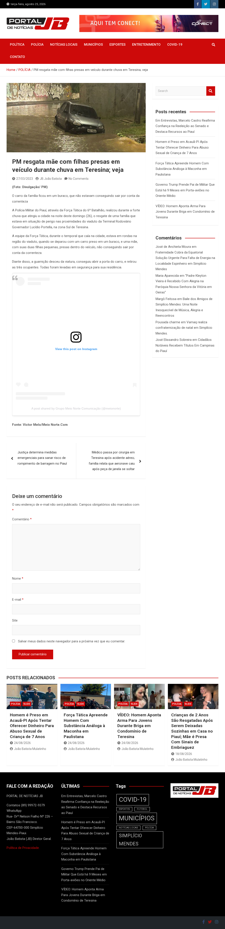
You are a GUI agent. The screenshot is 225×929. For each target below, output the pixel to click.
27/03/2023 (24, 178)
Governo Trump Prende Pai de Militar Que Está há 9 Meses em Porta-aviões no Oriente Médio (185, 190)
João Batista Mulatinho (30, 749)
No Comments (79, 178)
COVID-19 (174, 45)
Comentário (22, 519)
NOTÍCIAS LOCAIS (63, 45)
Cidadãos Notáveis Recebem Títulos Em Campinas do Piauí (185, 345)
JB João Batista (51, 178)
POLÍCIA (37, 45)
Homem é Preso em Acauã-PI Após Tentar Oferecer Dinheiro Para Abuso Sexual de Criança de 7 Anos (182, 147)
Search (210, 91)
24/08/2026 (22, 743)
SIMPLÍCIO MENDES (130, 839)
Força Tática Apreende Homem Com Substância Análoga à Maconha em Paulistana (182, 168)
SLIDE (27, 704)
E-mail (18, 600)
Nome (17, 578)
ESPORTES (117, 45)
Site (15, 620)
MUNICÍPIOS (93, 45)
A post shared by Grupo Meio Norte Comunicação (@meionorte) (76, 408)
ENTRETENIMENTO (146, 45)
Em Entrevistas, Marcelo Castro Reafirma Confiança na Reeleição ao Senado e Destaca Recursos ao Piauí (185, 126)
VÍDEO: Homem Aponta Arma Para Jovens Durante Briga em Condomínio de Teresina (185, 211)
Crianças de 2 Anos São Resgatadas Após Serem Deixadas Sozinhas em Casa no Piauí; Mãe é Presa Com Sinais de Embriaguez (192, 731)
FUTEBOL (142, 809)
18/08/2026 (183, 754)
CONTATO (17, 57)
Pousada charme (168, 322)
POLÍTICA (17, 45)
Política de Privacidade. (23, 848)
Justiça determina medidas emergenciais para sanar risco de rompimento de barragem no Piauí (42, 457)
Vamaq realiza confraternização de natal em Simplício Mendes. (184, 327)
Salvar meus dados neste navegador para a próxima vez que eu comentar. (71, 641)
